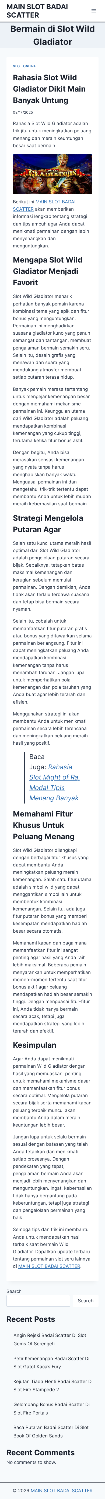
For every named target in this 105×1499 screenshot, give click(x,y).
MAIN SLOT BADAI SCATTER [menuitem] (49, 1266)
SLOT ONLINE (24, 66)
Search (14, 1291)
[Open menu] (94, 10)
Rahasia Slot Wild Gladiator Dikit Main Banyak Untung (49, 89)
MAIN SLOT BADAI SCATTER (62, 1490)
